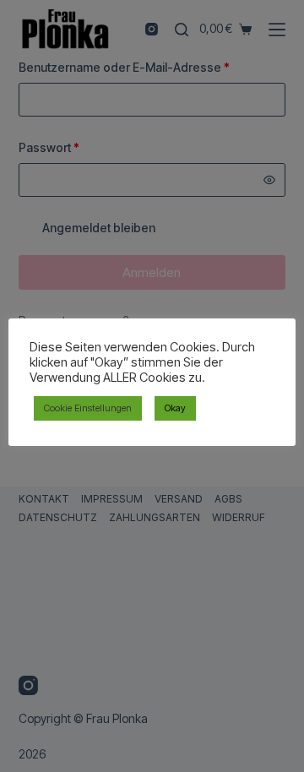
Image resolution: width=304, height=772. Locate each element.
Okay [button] (175, 408)
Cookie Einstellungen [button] (88, 408)
